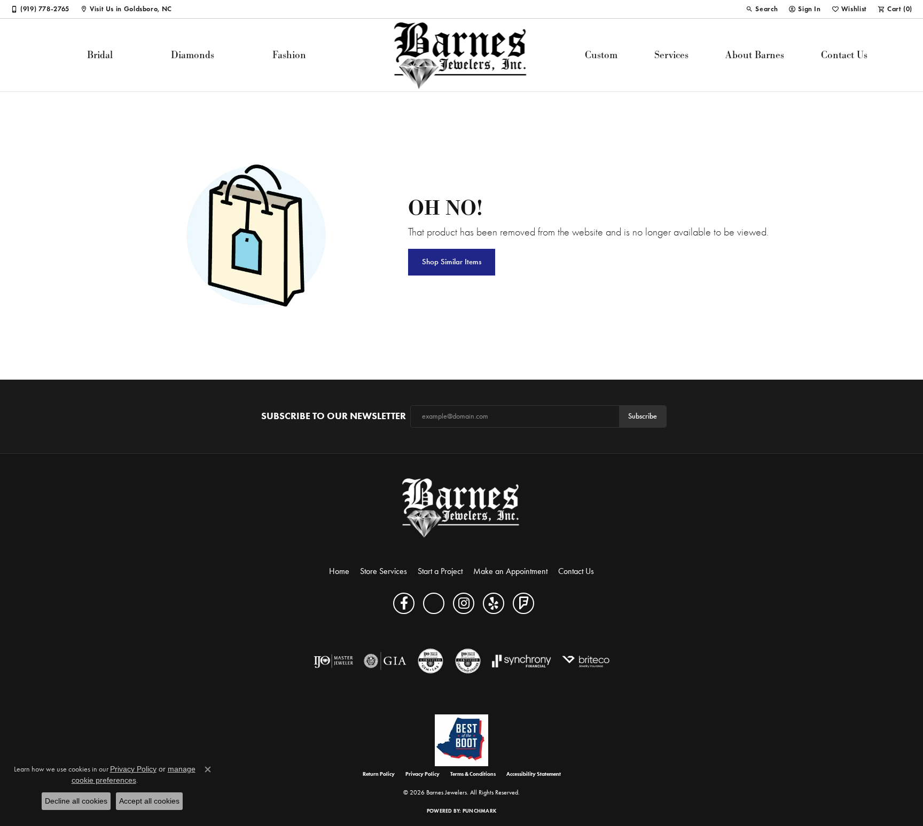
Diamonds (192, 55)
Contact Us (844, 55)
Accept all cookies (149, 801)
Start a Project (440, 571)
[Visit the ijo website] (334, 661)
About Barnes (754, 55)
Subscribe (642, 416)
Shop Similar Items (451, 261)
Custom (601, 55)
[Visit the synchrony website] (521, 661)
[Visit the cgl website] (430, 661)
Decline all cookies (76, 801)
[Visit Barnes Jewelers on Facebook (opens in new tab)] (403, 603)
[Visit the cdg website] (468, 661)
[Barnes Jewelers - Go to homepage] (462, 507)
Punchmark (479, 810)
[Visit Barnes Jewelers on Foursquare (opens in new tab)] (523, 603)
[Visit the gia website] (385, 661)
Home (339, 571)
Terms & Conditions (473, 774)
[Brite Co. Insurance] (585, 661)
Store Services (383, 571)
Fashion (289, 55)
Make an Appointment (510, 571)
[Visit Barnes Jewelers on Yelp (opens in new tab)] (493, 603)
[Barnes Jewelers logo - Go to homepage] (461, 55)
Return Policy (379, 774)
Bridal (100, 55)
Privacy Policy (422, 774)
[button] (762, 9)
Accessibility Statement (533, 774)
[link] (40, 9)
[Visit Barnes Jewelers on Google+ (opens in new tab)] (433, 603)
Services (671, 55)
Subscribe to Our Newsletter (333, 416)
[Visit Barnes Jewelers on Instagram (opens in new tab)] (463, 603)
